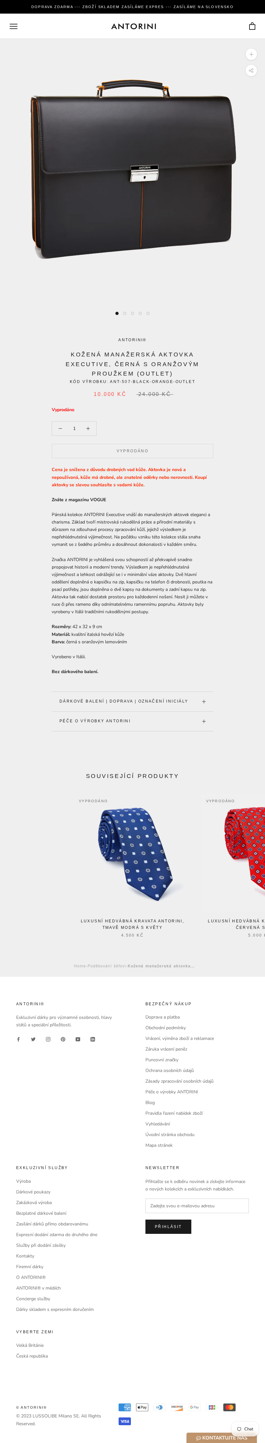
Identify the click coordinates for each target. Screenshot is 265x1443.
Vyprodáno (133, 451)
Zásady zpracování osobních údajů (179, 1081)
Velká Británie (30, 1345)
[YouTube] (78, 1039)
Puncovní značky (161, 1060)
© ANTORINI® (31, 1407)
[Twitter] (33, 1039)
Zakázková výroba (34, 1203)
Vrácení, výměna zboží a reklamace (179, 1038)
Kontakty (25, 1256)
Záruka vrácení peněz (166, 1049)
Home (80, 965)
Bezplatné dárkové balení (41, 1213)
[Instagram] (48, 1039)
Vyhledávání (157, 1124)
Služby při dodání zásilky (41, 1245)
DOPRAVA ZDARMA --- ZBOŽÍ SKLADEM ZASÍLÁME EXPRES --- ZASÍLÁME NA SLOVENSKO (132, 7)
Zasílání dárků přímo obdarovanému (52, 1224)
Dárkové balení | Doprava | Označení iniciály (123, 701)
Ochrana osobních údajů (169, 1070)
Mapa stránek (159, 1145)
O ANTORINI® (31, 1277)
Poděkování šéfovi (107, 965)
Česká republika (32, 1356)
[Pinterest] (63, 1039)
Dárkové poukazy (33, 1192)
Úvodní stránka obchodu (170, 1135)
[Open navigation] (13, 26)
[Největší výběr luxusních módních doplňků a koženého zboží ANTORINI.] (133, 26)
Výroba (23, 1181)
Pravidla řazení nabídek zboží (174, 1113)
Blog (150, 1102)
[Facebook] (18, 1039)
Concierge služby (33, 1299)
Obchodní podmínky (165, 1028)
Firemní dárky (29, 1267)
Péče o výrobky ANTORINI (95, 721)
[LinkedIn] (92, 1039)
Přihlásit (168, 1226)
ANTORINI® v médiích (38, 1288)
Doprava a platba (162, 1017)
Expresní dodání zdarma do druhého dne (56, 1235)
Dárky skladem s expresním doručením (55, 1309)
